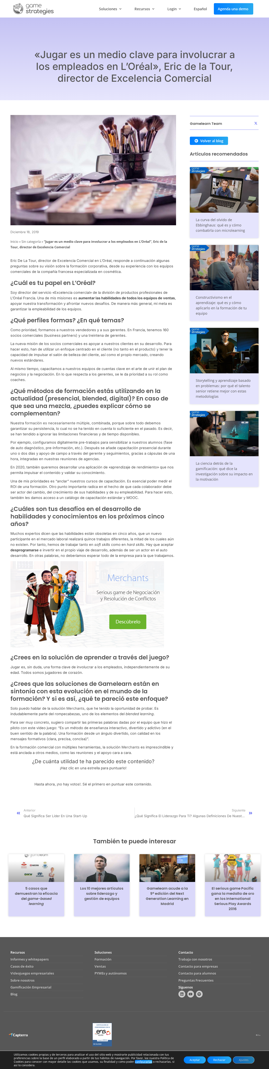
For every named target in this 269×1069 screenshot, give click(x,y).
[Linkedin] (181, 994)
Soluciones (108, 8)
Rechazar (219, 1060)
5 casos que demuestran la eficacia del (36, 896)
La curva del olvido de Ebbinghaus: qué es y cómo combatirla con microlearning (220, 225)
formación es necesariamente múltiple (57, 423)
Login (172, 8)
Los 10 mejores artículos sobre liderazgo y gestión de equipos (101, 893)
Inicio (14, 241)
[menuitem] (200, 9)
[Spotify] (199, 994)
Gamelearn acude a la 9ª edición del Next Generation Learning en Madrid (167, 896)
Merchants (75, 708)
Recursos (142, 8)
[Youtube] (190, 994)
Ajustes (244, 1060)
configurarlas (143, 1061)
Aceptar (195, 1060)
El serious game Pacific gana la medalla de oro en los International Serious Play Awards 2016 (232, 898)
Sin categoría (31, 241)
